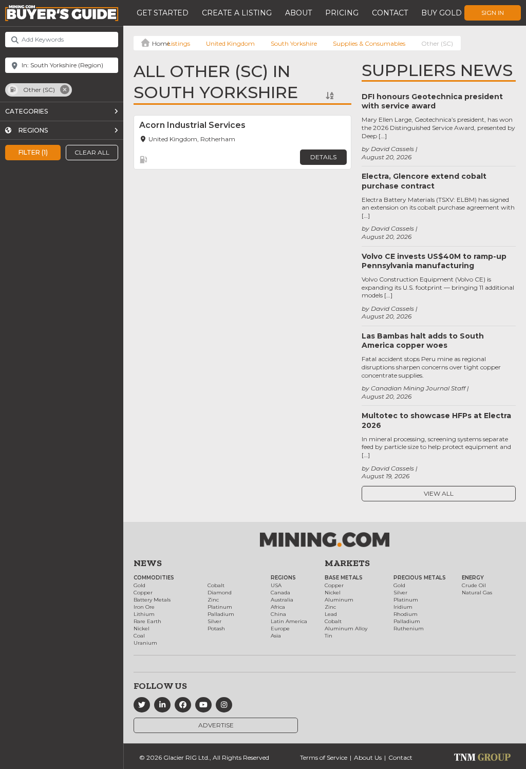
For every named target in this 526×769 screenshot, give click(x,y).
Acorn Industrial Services (192, 125)
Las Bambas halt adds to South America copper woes (423, 340)
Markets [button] (347, 563)
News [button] (148, 563)
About (298, 12)
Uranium (145, 643)
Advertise (216, 725)
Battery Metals (152, 599)
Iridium (402, 607)
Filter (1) (33, 152)
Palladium (221, 614)
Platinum (220, 607)
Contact (390, 12)
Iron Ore (144, 607)
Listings (178, 43)
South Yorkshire (294, 43)
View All (439, 493)
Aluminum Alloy (346, 628)
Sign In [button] (492, 12)
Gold (139, 585)
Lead (331, 614)
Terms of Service (323, 757)
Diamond (220, 592)
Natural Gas (477, 592)
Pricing (342, 12)
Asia (276, 635)
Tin (328, 635)
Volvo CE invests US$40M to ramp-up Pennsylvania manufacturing (434, 261)
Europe (280, 628)
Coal (139, 635)
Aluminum (339, 599)
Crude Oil (474, 585)
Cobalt (216, 585)
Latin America (289, 621)
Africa (278, 607)
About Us (368, 757)
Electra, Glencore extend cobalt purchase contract (424, 181)
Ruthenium (408, 628)
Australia (282, 599)
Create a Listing (237, 12)
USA (276, 585)
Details (323, 157)
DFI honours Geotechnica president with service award (432, 101)
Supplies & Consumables (369, 43)
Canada (280, 592)
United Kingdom (230, 43)
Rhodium (405, 614)
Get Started (163, 12)
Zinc (213, 599)
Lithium (144, 614)
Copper (143, 592)
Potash (216, 628)
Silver (214, 621)
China (278, 614)
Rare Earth (147, 621)
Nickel (141, 628)
